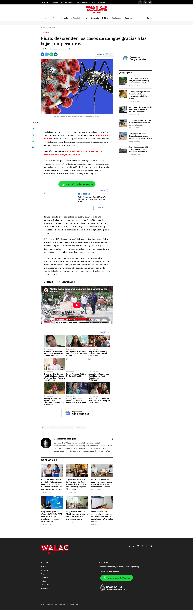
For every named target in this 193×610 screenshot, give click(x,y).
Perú (85, 18)
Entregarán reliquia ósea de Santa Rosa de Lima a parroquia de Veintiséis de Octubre (139, 95)
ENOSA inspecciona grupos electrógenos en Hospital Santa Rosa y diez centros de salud (101, 483)
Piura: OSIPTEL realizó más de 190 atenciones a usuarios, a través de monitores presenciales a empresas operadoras (51, 484)
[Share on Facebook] (42, 54)
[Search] (148, 18)
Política (105, 18)
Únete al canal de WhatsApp (79, 184)
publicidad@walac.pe (132, 567)
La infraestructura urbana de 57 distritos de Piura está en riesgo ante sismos (140, 122)
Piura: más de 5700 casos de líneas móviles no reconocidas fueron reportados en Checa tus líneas (102, 516)
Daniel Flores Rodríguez (49, 49)
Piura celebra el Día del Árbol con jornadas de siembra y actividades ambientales (140, 80)
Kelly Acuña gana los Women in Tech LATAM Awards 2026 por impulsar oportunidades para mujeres (80, 2)
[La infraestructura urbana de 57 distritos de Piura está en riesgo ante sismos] (123, 123)
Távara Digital (73, 604)
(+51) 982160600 (112, 571)
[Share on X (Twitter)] (47, 54)
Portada (64, 18)
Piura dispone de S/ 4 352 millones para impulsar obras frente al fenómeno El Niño (140, 149)
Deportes (128, 18)
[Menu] (151, 18)
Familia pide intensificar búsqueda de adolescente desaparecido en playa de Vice (140, 136)
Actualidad (75, 18)
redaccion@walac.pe (115, 567)
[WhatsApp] (33, 141)
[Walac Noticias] (96, 10)
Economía (95, 18)
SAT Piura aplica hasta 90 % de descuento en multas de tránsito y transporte (140, 109)
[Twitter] (33, 135)
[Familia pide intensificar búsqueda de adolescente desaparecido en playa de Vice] (123, 136)
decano (44, 428)
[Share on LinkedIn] (56, 54)
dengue (53, 428)
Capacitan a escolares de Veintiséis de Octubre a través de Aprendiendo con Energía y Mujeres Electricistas (77, 484)
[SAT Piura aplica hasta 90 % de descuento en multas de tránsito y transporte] (123, 109)
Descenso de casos (66, 428)
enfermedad (80, 428)
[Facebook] (33, 128)
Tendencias (116, 18)
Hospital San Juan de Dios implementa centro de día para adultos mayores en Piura (77, 515)
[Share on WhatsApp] (51, 54)
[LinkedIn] (33, 147)
